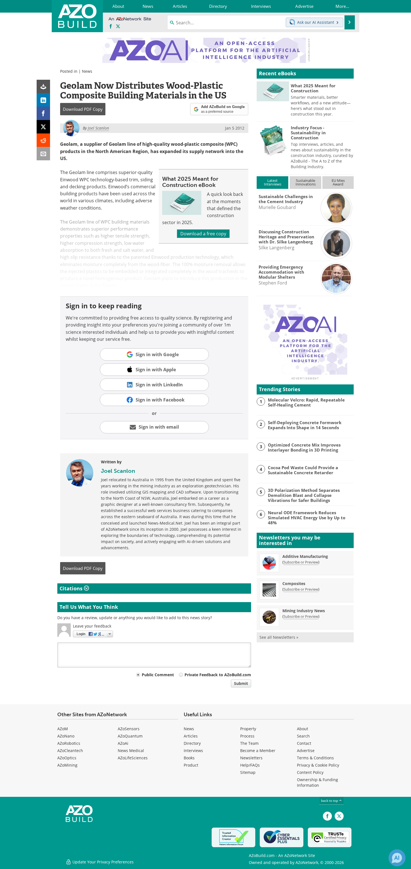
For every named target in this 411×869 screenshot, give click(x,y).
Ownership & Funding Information (317, 782)
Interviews (193, 750)
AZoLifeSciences (133, 757)
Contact (304, 743)
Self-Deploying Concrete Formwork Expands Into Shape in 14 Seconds (304, 425)
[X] (43, 126)
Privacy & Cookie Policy (318, 765)
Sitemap (248, 772)
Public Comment (158, 674)
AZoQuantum (130, 736)
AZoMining (67, 765)
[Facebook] (43, 113)
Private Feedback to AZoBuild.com (218, 674)
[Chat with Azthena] (397, 857)
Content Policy (310, 772)
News (87, 71)
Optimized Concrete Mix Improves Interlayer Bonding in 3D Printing (304, 447)
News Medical (131, 750)
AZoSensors (129, 728)
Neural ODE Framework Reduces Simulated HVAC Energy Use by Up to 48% (306, 517)
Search (303, 736)
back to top (330, 800)
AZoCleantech (70, 750)
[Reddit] (43, 140)
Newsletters (251, 757)
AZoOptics (66, 757)
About (302, 728)
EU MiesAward (338, 182)
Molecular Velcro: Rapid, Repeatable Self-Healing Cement (306, 402)
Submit (241, 683)
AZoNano (65, 736)
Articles (191, 736)
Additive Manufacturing (305, 556)
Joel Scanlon (118, 471)
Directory (192, 743)
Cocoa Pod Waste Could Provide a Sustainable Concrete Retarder (303, 470)
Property (248, 728)
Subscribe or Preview (301, 562)
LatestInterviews (272, 182)
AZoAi (123, 743)
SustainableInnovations (306, 182)
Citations (72, 588)
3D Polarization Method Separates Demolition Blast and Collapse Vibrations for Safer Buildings (304, 495)
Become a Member (257, 750)
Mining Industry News (303, 610)
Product (191, 765)
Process (247, 736)
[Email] (43, 153)
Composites (293, 583)
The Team (249, 743)
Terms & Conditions (315, 757)
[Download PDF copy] (43, 86)
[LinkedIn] (43, 100)
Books (189, 757)
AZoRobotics (68, 743)
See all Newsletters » (278, 637)
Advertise (306, 750)
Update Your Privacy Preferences (102, 862)
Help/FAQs (250, 765)
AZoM (62, 728)
